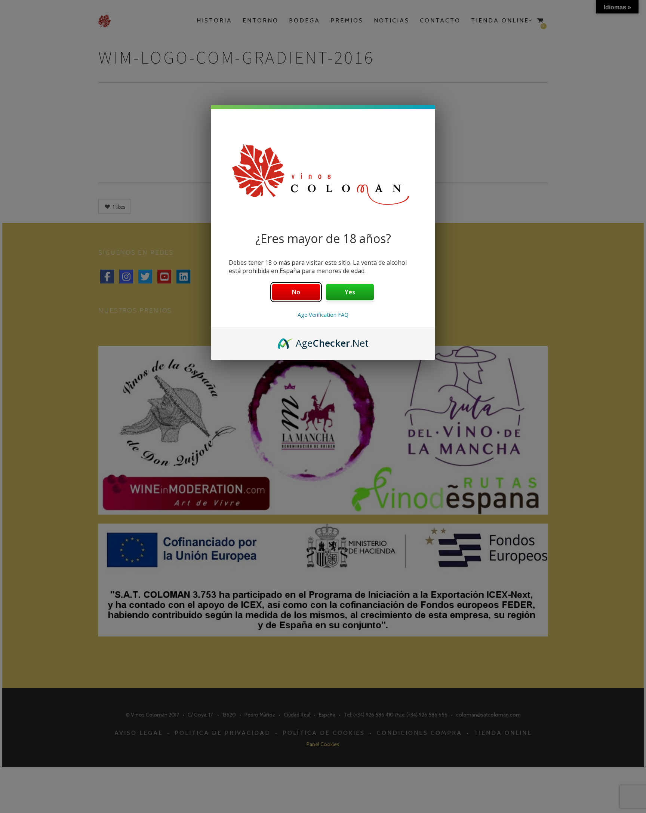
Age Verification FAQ (323, 314)
